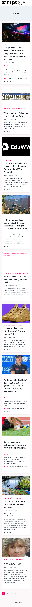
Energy (8, 273)
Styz (6, 62)
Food (17, 108)
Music (5, 110)
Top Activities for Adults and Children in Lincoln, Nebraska (15, 504)
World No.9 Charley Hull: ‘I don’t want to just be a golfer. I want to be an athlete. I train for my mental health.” (15, 386)
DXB (10, 108)
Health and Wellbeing (9, 438)
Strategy (10, 160)
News (5, 44)
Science (20, 498)
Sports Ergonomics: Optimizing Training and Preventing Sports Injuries (15, 445)
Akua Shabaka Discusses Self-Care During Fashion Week (15, 279)
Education (9, 158)
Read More (7, 81)
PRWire (6, 65)
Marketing (19, 325)
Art (5, 497)
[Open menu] (28, 3)
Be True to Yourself (12, 564)
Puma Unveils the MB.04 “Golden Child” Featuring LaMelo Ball (15, 331)
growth (16, 559)
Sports (5, 160)
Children (6, 108)
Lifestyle (22, 108)
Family (13, 108)
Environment (16, 158)
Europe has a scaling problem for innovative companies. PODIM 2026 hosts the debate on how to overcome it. (15, 53)
